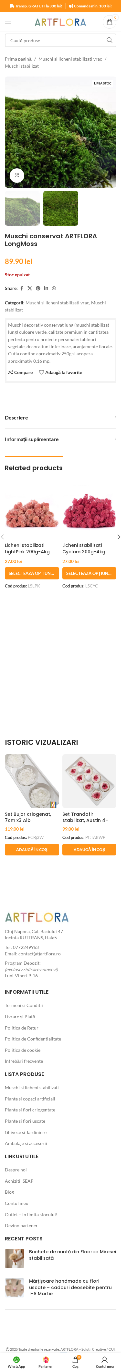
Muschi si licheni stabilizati (32, 1087)
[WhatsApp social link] (54, 288)
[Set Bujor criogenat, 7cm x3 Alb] (32, 781)
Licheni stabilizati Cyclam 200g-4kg (83, 548)
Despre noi (16, 1169)
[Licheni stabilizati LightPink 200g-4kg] (32, 512)
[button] (11, 131)
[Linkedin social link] (46, 288)
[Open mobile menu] (8, 21)
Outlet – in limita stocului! (31, 1214)
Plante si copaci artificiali (30, 1098)
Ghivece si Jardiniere (26, 1132)
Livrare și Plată (20, 1016)
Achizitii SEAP (19, 1181)
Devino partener (21, 1225)
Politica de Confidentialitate (33, 1038)
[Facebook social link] (22, 288)
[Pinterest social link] (38, 288)
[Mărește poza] (17, 175)
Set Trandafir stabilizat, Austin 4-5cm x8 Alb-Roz (85, 820)
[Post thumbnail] (14, 1258)
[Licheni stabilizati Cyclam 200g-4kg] (89, 512)
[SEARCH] (109, 40)
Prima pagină (18, 59)
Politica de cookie (22, 1050)
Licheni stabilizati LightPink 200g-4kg (27, 548)
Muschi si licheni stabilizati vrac (70, 59)
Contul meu (16, 1203)
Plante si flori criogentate (30, 1109)
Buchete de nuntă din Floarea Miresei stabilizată (72, 1254)
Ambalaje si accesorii (26, 1143)
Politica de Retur (21, 1028)
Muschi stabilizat (22, 66)
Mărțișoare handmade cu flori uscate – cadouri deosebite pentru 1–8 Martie (70, 1287)
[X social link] (30, 288)
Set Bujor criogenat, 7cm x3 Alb (28, 817)
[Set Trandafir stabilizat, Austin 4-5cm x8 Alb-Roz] (89, 781)
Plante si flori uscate (25, 1121)
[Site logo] (60, 21)
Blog (9, 1192)
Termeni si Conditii (24, 1005)
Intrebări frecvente (24, 1061)
